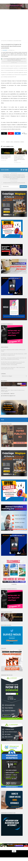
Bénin (12, 141)
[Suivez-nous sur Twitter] (24, 170)
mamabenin (5, 50)
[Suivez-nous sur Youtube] (26, 170)
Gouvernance (10, 40)
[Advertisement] (14, 24)
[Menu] (26, 2)
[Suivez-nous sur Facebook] (21, 170)
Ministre (22, 141)
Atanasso (7, 141)
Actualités (3, 40)
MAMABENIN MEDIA (17, 40)
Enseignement (16, 141)
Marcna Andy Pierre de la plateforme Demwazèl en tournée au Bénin (6, 157)
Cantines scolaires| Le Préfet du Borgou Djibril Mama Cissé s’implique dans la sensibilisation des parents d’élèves (19, 158)
